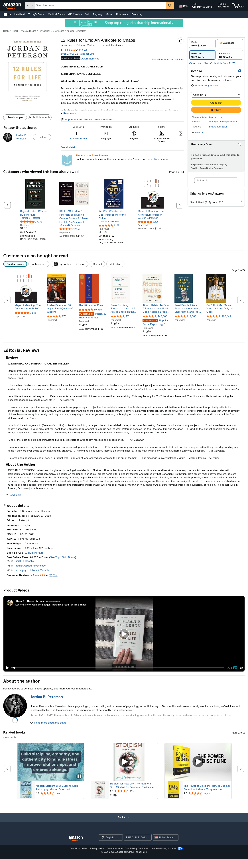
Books (6, 31)
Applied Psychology (76, 31)
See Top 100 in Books (62, 557)
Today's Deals (36, 14)
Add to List (202, 180)
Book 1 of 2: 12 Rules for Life (77, 53)
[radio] (202, 43)
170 (64, 316)
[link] (35, 213)
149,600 (162, 316)
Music (109, 14)
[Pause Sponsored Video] (79, 776)
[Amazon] (12, 5)
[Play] (6, 668)
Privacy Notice (97, 848)
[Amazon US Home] (76, 838)
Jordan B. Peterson (75, 45)
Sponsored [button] (8, 737)
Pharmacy (122, 14)
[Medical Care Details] (65, 14)
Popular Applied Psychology (30, 565)
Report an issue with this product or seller (89, 119)
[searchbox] (100, 5)
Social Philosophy (24, 560)
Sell (87, 14)
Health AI (19, 14)
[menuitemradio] (235, 667)
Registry (97, 14)
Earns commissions (50, 601)
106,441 (226, 316)
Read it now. (161, 159)
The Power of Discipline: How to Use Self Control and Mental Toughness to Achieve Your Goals (207, 787)
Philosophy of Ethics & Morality (31, 570)
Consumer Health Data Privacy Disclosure (127, 848)
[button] (7, 14)
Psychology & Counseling (51, 31)
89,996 (98, 309)
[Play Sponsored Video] (124, 762)
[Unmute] (241, 668)
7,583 (193, 316)
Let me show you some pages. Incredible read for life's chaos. (51, 604)
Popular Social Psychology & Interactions (155, 322)
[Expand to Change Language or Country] (120, 837)
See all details (69, 147)
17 (127, 316)
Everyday (136, 14)
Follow (42, 137)
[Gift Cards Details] (81, 14)
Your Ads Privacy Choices (163, 848)
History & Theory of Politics (92, 315)
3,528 (33, 312)
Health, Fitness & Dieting (24, 31)
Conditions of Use (78, 848)
